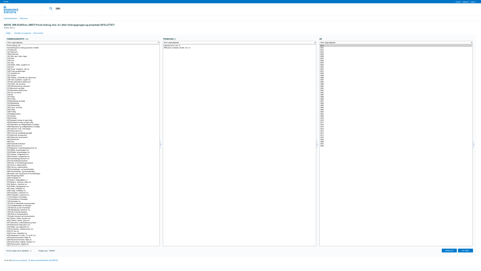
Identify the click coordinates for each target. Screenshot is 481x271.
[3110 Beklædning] (83, 105)
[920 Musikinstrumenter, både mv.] (83, 238)
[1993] (396, 88)
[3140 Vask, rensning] (83, 108)
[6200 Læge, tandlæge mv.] (83, 191)
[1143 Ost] (83, 67)
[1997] (396, 80)
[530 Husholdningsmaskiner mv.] (83, 159)
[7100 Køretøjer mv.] (83, 201)
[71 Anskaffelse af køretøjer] (83, 197)
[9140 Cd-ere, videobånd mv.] (83, 233)
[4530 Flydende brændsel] (83, 144)
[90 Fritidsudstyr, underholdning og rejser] (83, 223)
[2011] (396, 50)
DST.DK (6, 2)
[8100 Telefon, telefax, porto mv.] (83, 221)
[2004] (396, 65)
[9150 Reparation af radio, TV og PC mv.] (83, 235)
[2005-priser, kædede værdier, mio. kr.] (239, 48)
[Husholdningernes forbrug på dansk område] (83, 48)
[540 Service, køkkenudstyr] (83, 165)
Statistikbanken (10, 18)
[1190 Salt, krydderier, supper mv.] (83, 80)
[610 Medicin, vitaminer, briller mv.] (83, 182)
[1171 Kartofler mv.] (83, 73)
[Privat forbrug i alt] (83, 46)
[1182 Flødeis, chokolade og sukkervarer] (83, 78)
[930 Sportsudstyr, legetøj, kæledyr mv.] (83, 242)
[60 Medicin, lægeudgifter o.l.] (83, 180)
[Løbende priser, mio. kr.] (239, 46)
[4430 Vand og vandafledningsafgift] (83, 133)
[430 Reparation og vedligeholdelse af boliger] (83, 125)
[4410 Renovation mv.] (83, 131)
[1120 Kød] (83, 58)
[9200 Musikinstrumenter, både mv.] (83, 240)
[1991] (396, 93)
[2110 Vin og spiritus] (83, 93)
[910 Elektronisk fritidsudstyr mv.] (83, 225)
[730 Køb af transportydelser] (83, 212)
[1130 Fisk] (83, 61)
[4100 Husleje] (83, 118)
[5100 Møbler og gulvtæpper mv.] (83, 152)
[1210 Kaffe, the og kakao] (83, 84)
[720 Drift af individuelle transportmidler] (83, 203)
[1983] (396, 110)
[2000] (396, 73)
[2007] (396, 58)
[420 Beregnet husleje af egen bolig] (83, 120)
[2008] (396, 56)
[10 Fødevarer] (83, 50)
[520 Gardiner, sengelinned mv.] (83, 154)
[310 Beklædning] (83, 103)
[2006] (396, 61)
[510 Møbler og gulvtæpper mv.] (83, 150)
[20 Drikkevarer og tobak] (83, 88)
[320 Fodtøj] (83, 110)
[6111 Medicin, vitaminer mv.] (83, 184)
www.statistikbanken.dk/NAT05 (44, 260)
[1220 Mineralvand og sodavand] (83, 86)
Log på (458, 2)
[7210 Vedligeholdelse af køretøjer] (83, 206)
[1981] (396, 114)
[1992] (396, 90)
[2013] (396, 46)
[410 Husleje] (83, 116)
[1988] (396, 99)
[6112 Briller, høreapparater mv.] (83, 186)
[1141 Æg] (83, 63)
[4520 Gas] (83, 142)
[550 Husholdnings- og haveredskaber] (83, 169)
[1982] (396, 112)
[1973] (396, 131)
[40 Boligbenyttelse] (83, 114)
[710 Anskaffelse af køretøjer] (83, 199)
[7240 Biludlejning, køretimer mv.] (83, 210)
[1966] (396, 146)
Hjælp (473, 2)
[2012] (396, 48)
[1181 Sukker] (83, 76)
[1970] (396, 137)
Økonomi (24, 18)
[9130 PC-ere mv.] (83, 231)
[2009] (396, 54)
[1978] (396, 120)
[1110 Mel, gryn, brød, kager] (83, 56)
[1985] (396, 105)
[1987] (396, 101)
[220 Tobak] (83, 97)
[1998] (396, 78)
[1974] (396, 129)
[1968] (396, 142)
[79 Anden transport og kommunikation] (83, 216)
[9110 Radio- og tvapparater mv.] (83, 227)
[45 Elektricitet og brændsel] (83, 135)
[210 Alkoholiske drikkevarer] (83, 90)
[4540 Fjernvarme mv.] (83, 146)
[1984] (396, 108)
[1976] (396, 125)
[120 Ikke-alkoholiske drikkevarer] (83, 82)
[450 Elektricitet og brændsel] (83, 137)
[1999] (396, 76)
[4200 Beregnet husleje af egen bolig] (83, 122)
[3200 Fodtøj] (83, 112)
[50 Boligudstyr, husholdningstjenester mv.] (83, 148)
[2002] (396, 69)
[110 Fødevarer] (83, 52)
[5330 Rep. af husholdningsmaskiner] (83, 163)
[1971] (396, 135)
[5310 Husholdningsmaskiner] (83, 161)
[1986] (396, 103)
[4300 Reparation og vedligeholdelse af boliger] (83, 127)
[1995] (396, 84)
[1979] (396, 118)
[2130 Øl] (83, 95)
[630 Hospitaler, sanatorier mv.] (83, 193)
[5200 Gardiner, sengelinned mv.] (83, 157)
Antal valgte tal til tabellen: (18, 251)
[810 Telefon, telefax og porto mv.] (83, 218)
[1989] (396, 97)
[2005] (396, 63)
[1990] (396, 95)
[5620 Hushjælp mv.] (83, 178)
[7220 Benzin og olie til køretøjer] (83, 208)
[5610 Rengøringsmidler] (83, 176)
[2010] (396, 52)
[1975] (396, 127)
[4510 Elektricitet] (83, 140)
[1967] (396, 144)
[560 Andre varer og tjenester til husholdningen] (83, 174)
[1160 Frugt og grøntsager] (83, 71)
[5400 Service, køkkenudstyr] (83, 167)
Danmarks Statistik (20, 260)
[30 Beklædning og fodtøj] (83, 101)
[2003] (396, 67)
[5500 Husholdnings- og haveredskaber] (83, 172)
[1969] (396, 140)
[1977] (396, 122)
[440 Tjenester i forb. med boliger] (83, 129)
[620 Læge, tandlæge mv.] (83, 189)
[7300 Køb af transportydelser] (83, 214)
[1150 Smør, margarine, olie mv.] (83, 69)
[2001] (396, 71)
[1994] (396, 86)
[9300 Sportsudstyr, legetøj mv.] (83, 244)
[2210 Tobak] (83, 99)
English (465, 2)
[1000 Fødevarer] (83, 54)
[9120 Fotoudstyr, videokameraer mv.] (83, 229)
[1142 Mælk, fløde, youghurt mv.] (83, 65)
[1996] (396, 82)
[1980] (396, 116)
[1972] (396, 133)
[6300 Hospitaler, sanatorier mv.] (83, 195)
